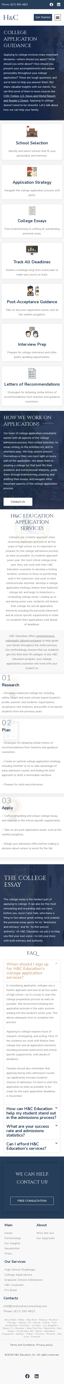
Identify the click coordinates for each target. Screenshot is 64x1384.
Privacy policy (44, 1345)
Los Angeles (50, 1325)
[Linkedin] (58, 4)
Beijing (43, 1319)
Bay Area (32, 1319)
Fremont (35, 1336)
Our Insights (12, 1243)
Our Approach (45, 1238)
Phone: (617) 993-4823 (15, 4)
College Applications (18, 1275)
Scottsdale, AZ (25, 1331)
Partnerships (12, 1238)
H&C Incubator (14, 1285)
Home (8, 1233)
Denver (37, 1322)
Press (8, 1253)
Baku (22, 1319)
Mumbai (19, 1328)
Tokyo (29, 1333)
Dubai (46, 1322)
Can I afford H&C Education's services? (26, 1146)
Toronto (39, 1333)
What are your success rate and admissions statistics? (27, 1131)
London (36, 1325)
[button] (58, 17)
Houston (25, 1325)
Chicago (12, 1322)
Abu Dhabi (11, 1319)
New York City (34, 1328)
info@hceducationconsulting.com (25, 1306)
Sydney (20, 1333)
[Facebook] (51, 4)
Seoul (39, 1331)
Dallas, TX (25, 1322)
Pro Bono (10, 1290)
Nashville (49, 1328)
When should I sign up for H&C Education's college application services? (27, 970)
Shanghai (49, 1331)
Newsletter (12, 1248)
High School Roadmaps (19, 1269)
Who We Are (45, 1233)
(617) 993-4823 (24, 1311)
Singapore (8, 1333)
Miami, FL (8, 1328)
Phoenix (51, 1333)
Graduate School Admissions (23, 1280)
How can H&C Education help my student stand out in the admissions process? (31, 1113)
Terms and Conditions (22, 1345)
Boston (53, 1319)
